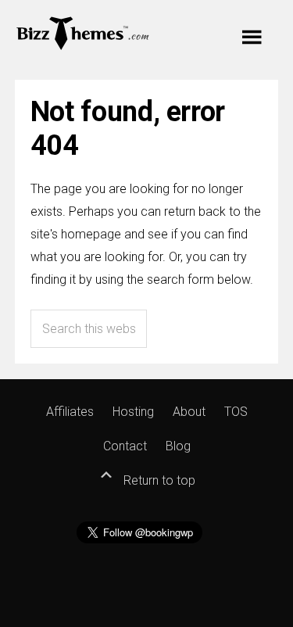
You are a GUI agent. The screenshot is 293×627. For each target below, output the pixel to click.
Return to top (157, 480)
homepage (91, 234)
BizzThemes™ (83, 32)
